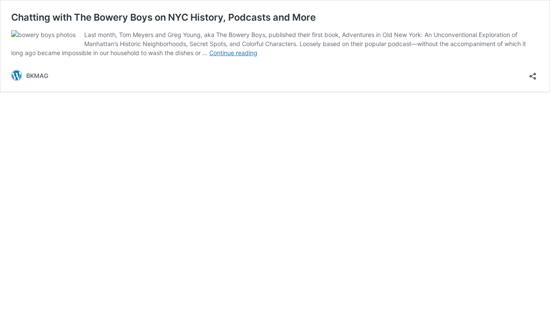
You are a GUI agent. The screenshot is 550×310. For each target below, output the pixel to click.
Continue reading (233, 52)
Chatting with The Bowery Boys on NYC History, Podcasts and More (163, 17)
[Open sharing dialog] (533, 73)
